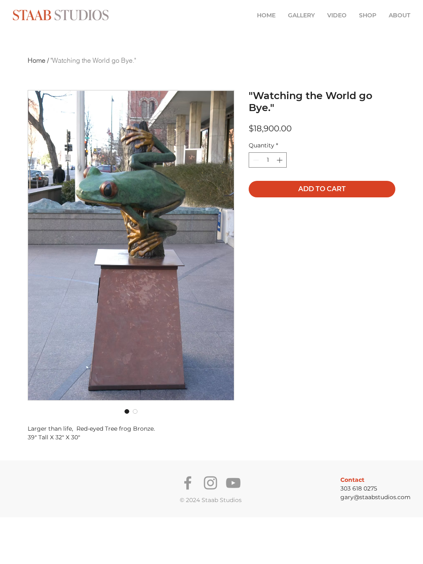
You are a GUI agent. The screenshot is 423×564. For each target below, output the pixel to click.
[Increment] (280, 160)
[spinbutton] (267, 160)
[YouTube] (233, 483)
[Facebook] (188, 483)
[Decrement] (255, 160)
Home (36, 60)
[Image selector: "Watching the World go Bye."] (127, 411)
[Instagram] (210, 483)
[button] (301, 15)
